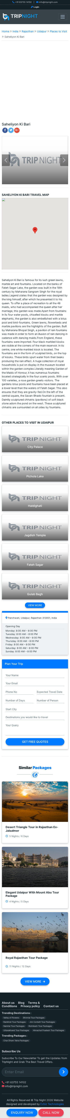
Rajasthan (28, 31)
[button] (35, 230)
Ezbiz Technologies (52, 1104)
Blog (21, 1002)
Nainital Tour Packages (14, 1026)
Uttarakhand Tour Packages (16, 1030)
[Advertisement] (35, 83)
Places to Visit (58, 31)
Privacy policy (30, 1006)
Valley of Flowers (11, 1017)
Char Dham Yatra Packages (16, 1040)
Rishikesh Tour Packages (40, 1026)
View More (35, 605)
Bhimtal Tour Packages (34, 1017)
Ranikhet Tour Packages (14, 1022)
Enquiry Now (22, 1112)
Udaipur (41, 31)
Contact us (51, 1006)
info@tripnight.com (48, 2)
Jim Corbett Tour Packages (42, 1022)
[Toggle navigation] (62, 16)
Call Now (51, 1112)
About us (8, 1002)
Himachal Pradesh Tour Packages (48, 1030)
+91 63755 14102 (23, 2)
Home (5, 31)
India (15, 31)
